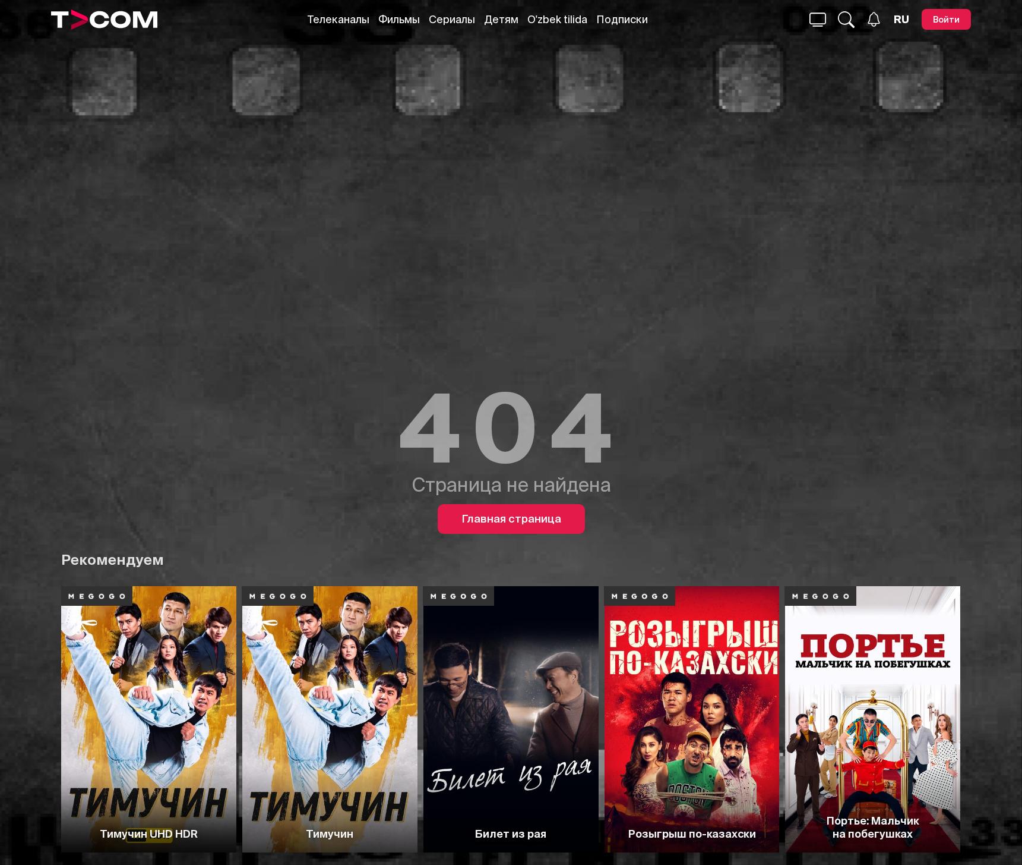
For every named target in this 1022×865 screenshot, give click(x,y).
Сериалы (452, 19)
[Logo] (104, 20)
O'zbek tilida (557, 19)
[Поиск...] (817, 19)
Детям (501, 19)
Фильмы (399, 19)
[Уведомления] (873, 19)
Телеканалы (338, 19)
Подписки (622, 19)
